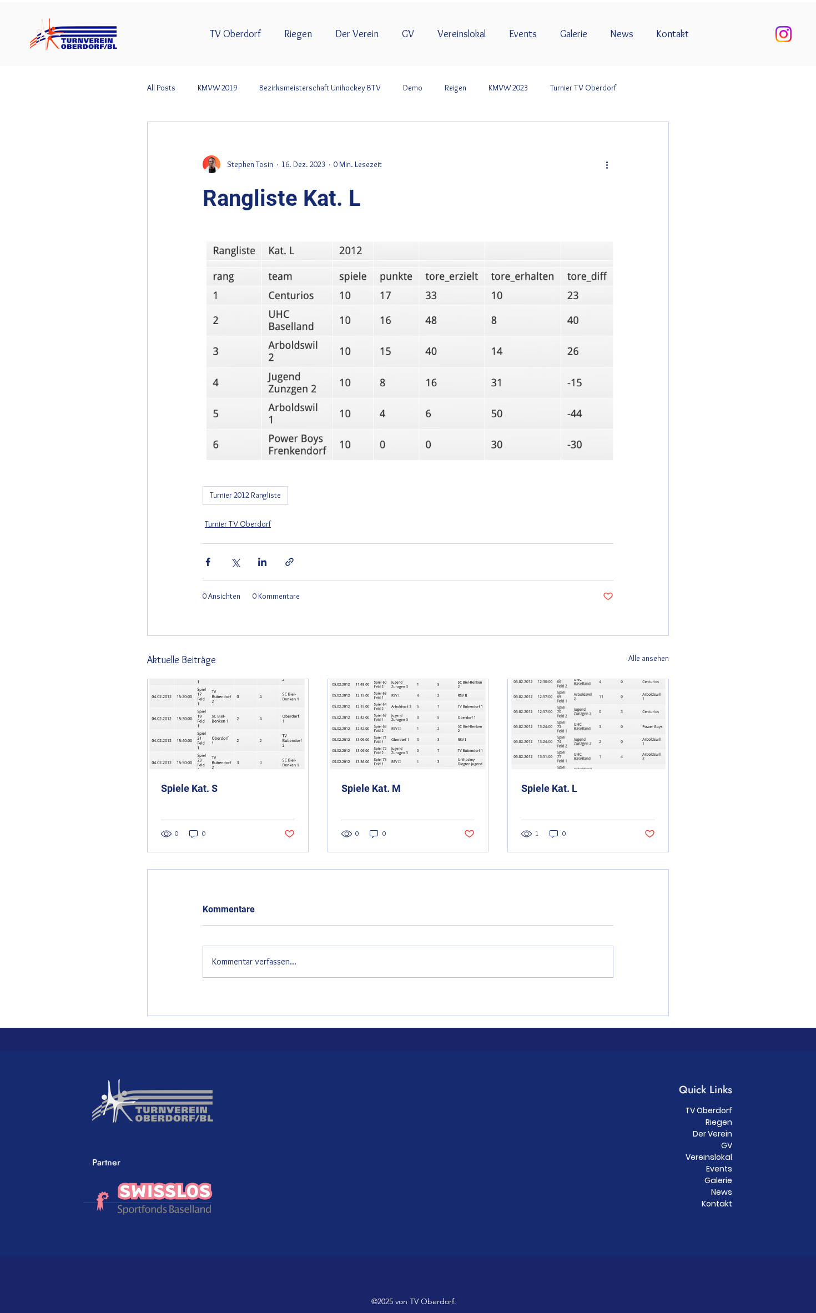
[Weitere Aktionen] (606, 164)
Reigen (455, 88)
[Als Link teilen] (289, 562)
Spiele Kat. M (371, 788)
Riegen (719, 1122)
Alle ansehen (648, 658)
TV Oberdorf (708, 1110)
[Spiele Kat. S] (228, 724)
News (721, 1192)
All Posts (161, 88)
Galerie (718, 1180)
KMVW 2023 (508, 88)
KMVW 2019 (217, 88)
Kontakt (717, 1203)
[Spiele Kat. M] (408, 724)
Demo (412, 88)
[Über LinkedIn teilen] (262, 562)
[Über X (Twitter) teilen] (235, 562)
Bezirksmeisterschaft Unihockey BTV (320, 88)
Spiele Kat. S (189, 788)
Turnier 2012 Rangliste (245, 495)
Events (719, 1168)
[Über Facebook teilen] (208, 562)
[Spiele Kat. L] (588, 724)
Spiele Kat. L (549, 788)
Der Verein (712, 1133)
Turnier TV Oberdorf (583, 88)
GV (726, 1145)
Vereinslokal (709, 1157)
